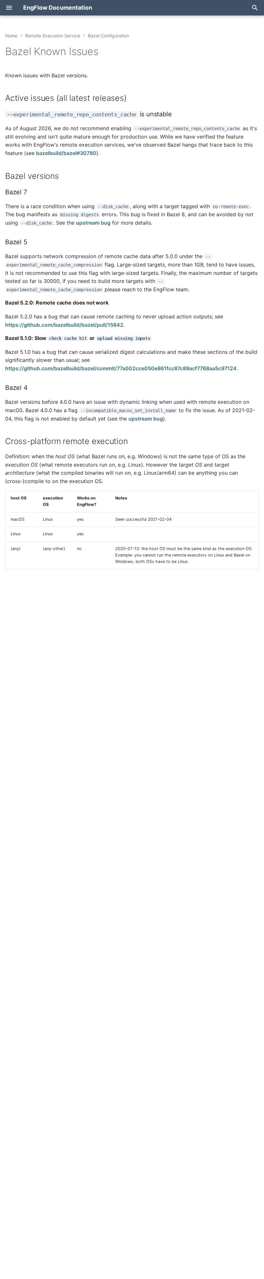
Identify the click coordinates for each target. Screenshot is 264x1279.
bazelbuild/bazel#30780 (66, 153)
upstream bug (93, 222)
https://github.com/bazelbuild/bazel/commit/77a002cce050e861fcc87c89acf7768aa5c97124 (121, 368)
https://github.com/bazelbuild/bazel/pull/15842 (64, 325)
